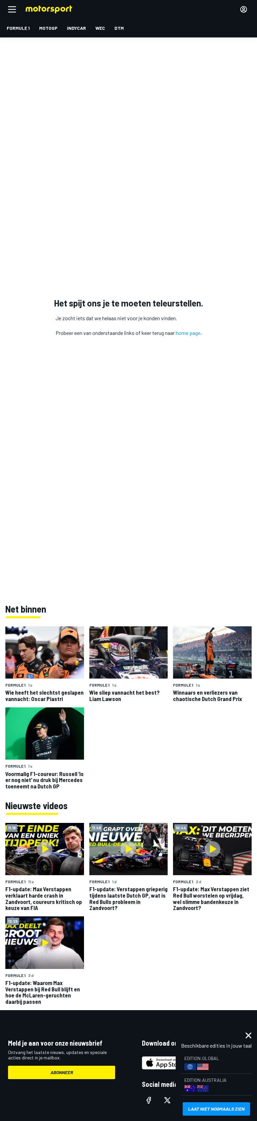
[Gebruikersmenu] (243, 9)
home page (188, 333)
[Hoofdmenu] (12, 9)
